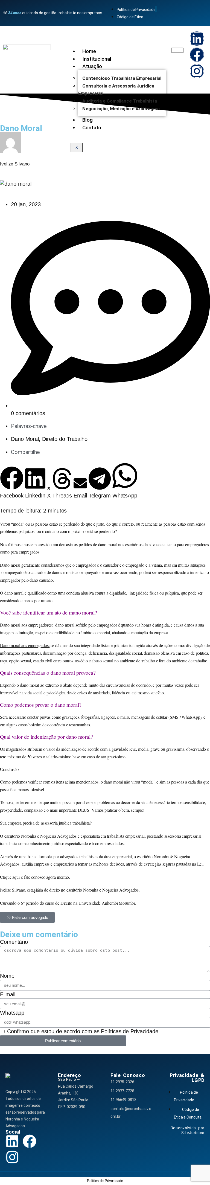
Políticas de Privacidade (129, 1031)
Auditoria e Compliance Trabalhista (119, 101)
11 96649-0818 (123, 1099)
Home (89, 51)
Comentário (14, 942)
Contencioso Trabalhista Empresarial (121, 78)
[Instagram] (197, 71)
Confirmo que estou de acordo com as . (83, 1031)
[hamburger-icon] (177, 50)
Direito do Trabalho (65, 439)
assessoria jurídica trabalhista (65, 823)
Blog (87, 120)
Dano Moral (25, 439)
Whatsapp (12, 1013)
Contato (91, 127)
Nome (7, 976)
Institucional (96, 59)
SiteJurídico (193, 1133)
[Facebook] (197, 55)
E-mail (7, 994)
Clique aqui (10, 877)
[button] (12, 482)
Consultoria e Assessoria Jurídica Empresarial (116, 89)
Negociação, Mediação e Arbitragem (121, 108)
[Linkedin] (197, 38)
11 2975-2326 (122, 1082)
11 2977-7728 (122, 1091)
